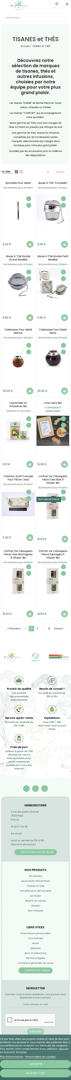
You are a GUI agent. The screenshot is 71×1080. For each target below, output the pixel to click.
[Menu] (4, 5)
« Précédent (14, 628)
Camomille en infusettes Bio (18, 404)
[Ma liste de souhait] (55, 5)
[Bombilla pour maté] (18, 211)
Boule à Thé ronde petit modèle (52, 257)
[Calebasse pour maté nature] (18, 357)
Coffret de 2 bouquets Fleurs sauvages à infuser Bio (52, 554)
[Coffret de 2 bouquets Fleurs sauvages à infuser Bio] (52, 580)
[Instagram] (44, 788)
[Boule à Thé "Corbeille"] (52, 211)
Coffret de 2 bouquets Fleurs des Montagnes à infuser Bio (18, 554)
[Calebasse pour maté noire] (52, 357)
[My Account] (60, 5)
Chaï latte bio (53, 403)
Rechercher (64, 17)
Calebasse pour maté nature (18, 331)
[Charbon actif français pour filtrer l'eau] (18, 504)
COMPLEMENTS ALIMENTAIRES (53, 409)
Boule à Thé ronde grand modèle (18, 257)
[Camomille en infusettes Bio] (18, 431)
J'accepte (36, 1064)
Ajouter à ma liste (28, 198)
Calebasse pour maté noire (53, 331)
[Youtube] (35, 788)
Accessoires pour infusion (18, 187)
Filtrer (6, 171)
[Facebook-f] (26, 788)
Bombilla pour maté (18, 183)
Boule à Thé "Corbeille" (53, 183)
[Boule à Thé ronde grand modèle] (18, 284)
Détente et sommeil (18, 411)
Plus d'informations (11, 1056)
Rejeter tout (35, 1073)
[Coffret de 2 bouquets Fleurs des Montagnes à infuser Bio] (18, 580)
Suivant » (59, 628)
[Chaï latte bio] (52, 431)
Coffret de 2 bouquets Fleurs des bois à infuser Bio (52, 479)
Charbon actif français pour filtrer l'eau (18, 477)
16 (49, 628)
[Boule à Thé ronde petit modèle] (52, 284)
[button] (35, 852)
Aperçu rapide (28, 205)
